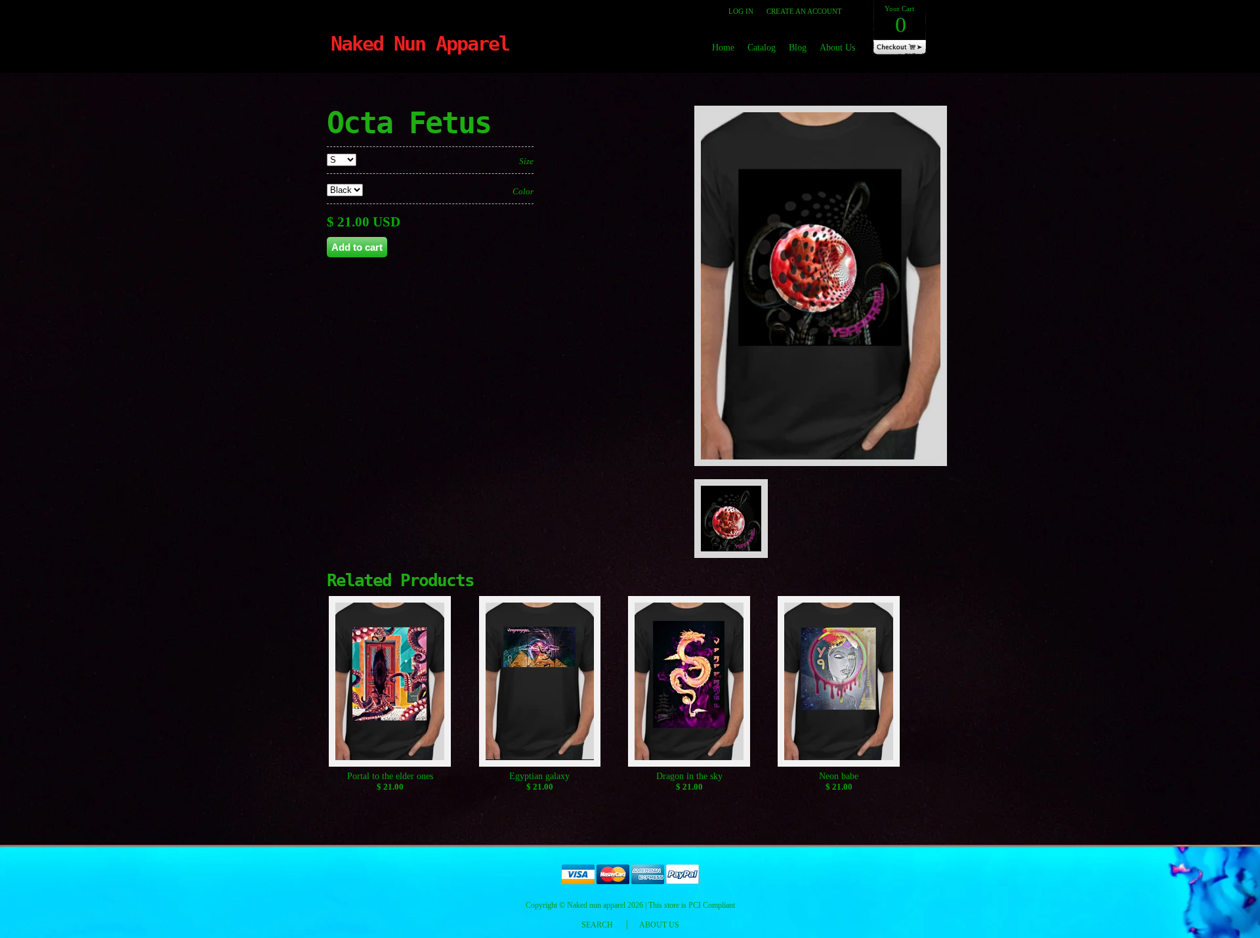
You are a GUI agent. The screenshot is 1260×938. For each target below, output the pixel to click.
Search (597, 924)
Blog (798, 48)
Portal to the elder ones (390, 776)
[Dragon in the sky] (689, 683)
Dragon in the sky (689, 776)
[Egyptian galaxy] (539, 683)
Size (526, 161)
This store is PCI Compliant (691, 905)
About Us (837, 48)
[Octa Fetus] (825, 473)
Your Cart (899, 21)
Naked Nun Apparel (420, 43)
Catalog (761, 48)
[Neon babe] (839, 683)
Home (723, 48)
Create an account (804, 11)
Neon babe (838, 776)
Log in (740, 11)
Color (523, 191)
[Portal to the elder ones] (390, 683)
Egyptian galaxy (539, 776)
